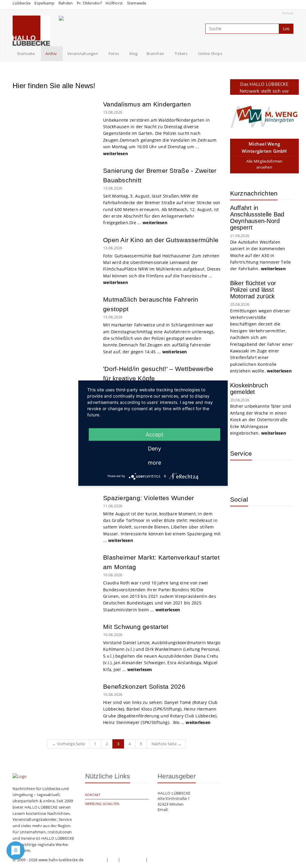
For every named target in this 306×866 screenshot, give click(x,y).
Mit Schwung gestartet (135, 626)
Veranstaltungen (82, 53)
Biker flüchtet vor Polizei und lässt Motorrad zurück (253, 290)
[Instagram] (239, 520)
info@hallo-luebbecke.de (192, 809)
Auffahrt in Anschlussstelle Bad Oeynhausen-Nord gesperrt (257, 217)
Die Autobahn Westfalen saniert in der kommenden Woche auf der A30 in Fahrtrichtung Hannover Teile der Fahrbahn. (260, 255)
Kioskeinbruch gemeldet (249, 388)
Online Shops (210, 53)
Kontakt (93, 794)
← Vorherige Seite (68, 743)
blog (133, 53)
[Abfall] (278, 473)
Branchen (155, 53)
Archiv (51, 53)
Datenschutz (133, 859)
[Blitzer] (258, 473)
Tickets (181, 53)
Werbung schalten (102, 803)
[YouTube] (258, 520)
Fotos (113, 53)
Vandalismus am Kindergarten (147, 104)
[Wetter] (239, 473)
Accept (154, 434)
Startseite (26, 53)
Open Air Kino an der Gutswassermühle (160, 239)
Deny (154, 448)
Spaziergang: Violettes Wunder (148, 497)
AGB (113, 859)
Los (286, 28)
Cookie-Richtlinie (164, 859)
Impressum (94, 859)
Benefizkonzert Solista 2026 (144, 686)
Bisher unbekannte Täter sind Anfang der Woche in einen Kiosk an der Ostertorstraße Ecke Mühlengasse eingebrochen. (260, 419)
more (154, 462)
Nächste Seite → (167, 743)
